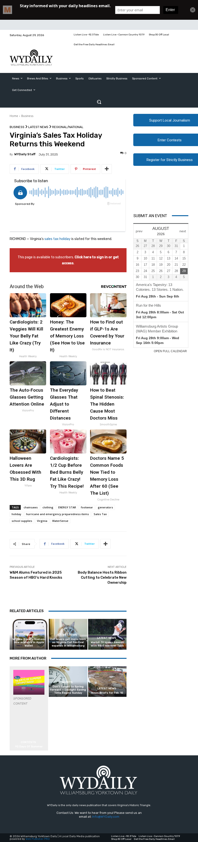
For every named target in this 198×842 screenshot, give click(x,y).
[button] (99, 102)
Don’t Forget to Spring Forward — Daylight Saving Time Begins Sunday (68, 689)
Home (14, 116)
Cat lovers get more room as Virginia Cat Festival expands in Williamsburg (68, 642)
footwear (87, 507)
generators (105, 507)
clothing (47, 507)
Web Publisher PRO (38, 839)
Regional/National (67, 127)
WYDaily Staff (24, 154)
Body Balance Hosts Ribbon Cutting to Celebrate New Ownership (102, 577)
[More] (107, 169)
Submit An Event (150, 215)
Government (28, 635)
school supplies (22, 521)
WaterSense (60, 521)
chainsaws (31, 507)
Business (27, 116)
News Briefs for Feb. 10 (107, 692)
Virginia (42, 521)
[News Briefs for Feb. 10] (107, 681)
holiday (16, 514)
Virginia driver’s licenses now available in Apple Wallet (29, 642)
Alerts (67, 682)
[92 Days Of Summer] (28, 682)
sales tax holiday (57, 239)
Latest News (38, 127)
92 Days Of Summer (29, 746)
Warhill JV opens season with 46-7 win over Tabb (107, 644)
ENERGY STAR (67, 507)
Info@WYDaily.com (105, 816)
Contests (28, 742)
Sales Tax (100, 514)
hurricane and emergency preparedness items (57, 514)
